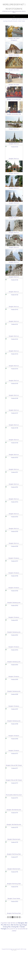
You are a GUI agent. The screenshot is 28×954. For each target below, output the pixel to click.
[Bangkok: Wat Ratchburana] (14, 802)
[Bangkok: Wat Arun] (14, 122)
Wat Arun (7, 925)
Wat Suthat (15, 925)
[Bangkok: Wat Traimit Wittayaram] (14, 31)
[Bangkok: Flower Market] (14, 891)
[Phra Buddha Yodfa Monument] (14, 788)
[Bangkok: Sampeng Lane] (14, 595)
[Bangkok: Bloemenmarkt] (14, 832)
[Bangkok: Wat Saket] (14, 48)
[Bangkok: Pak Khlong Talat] (14, 847)
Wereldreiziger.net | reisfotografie (13, 8)
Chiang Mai (6, 926)
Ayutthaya (23, 925)
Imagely (14, 949)
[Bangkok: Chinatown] (14, 551)
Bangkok (21, 923)
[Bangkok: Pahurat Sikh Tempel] (14, 758)
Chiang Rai (15, 926)
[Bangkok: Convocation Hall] (14, 92)
